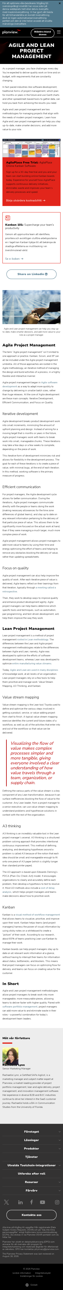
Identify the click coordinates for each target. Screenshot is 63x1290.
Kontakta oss (31, 1215)
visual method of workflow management (37, 914)
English (13, 4)
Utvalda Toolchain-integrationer (31, 1165)
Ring (12, 1286)
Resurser (31, 1182)
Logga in (51, 1286)
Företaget (31, 1131)
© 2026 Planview (31, 1268)
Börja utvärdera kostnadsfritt (25, 200)
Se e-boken (14, 259)
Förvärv (31, 1190)
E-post (31, 1286)
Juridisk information (22, 1273)
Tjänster (31, 1157)
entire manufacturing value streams (31, 663)
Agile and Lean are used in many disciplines (34, 670)
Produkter (31, 1148)
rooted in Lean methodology (32, 639)
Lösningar (31, 1140)
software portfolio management (19, 1006)
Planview (11, 31)
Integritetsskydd (42, 1273)
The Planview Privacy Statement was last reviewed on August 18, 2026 (28, 1255)
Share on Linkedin (30, 274)
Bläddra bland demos (42, 33)
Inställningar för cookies (31, 1276)
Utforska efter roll (31, 1173)
